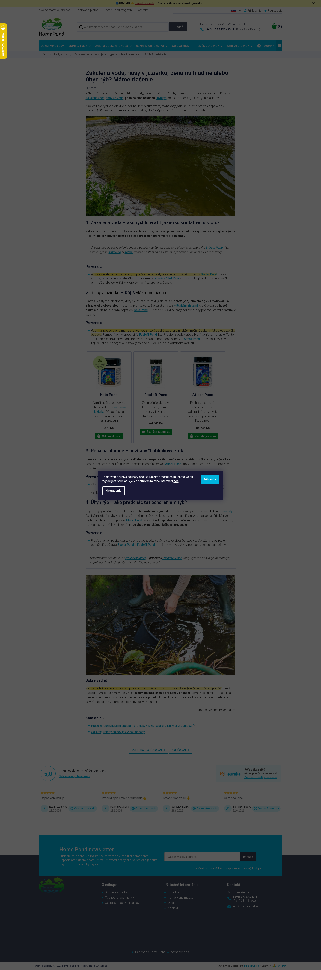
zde (176, 481)
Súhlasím (209, 479)
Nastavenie (114, 490)
